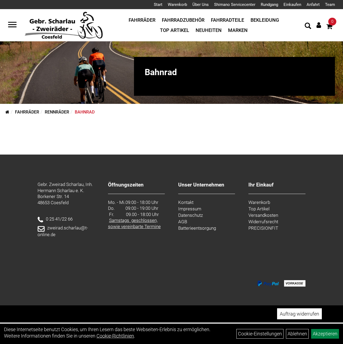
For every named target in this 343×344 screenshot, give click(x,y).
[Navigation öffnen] (12, 25)
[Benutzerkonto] (318, 25)
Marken (238, 30)
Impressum (189, 208)
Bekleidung (265, 20)
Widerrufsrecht (263, 221)
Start (158, 4)
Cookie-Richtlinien (115, 336)
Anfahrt (313, 4)
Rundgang (269, 4)
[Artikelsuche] (308, 26)
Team (330, 4)
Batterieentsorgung (197, 228)
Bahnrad (85, 112)
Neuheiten (209, 30)
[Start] (7, 112)
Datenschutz (190, 215)
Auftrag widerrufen (299, 314)
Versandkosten (263, 215)
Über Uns (200, 4)
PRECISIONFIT (263, 228)
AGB (182, 221)
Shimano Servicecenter (234, 4)
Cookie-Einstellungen (260, 333)
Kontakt (185, 202)
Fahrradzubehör (183, 20)
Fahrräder (142, 20)
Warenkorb (177, 4)
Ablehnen (297, 333)
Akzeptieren (325, 333)
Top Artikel (174, 30)
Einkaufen (292, 4)
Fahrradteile (227, 20)
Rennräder (57, 112)
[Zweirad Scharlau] (64, 25)
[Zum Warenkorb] (329, 27)
